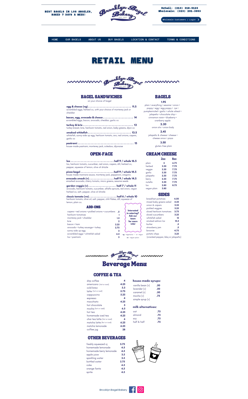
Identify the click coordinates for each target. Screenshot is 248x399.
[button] (73, 39)
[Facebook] (132, 389)
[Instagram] (140, 389)
